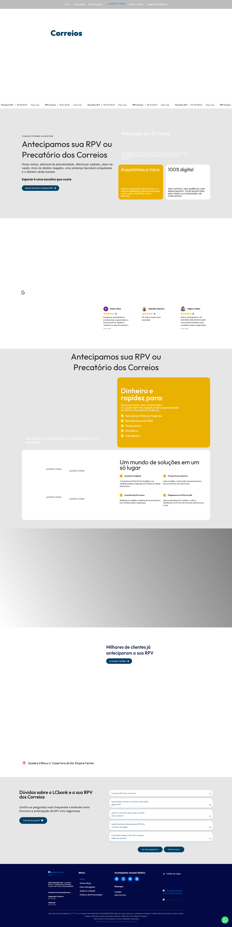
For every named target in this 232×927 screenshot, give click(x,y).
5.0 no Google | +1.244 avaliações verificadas (57, 292)
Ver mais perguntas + (150, 849)
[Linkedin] (137, 879)
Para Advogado (95, 4)
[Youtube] (130, 879)
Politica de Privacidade (91, 894)
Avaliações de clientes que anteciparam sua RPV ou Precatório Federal (54, 334)
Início (67, 4)
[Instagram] (123, 879)
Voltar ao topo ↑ (174, 849)
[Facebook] (116, 879)
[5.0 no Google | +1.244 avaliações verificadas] (23, 293)
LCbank (74, 913)
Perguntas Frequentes (157, 4)
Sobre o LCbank (136, 4)
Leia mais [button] (97, 329)
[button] (225, 920)
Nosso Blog (79, 4)
